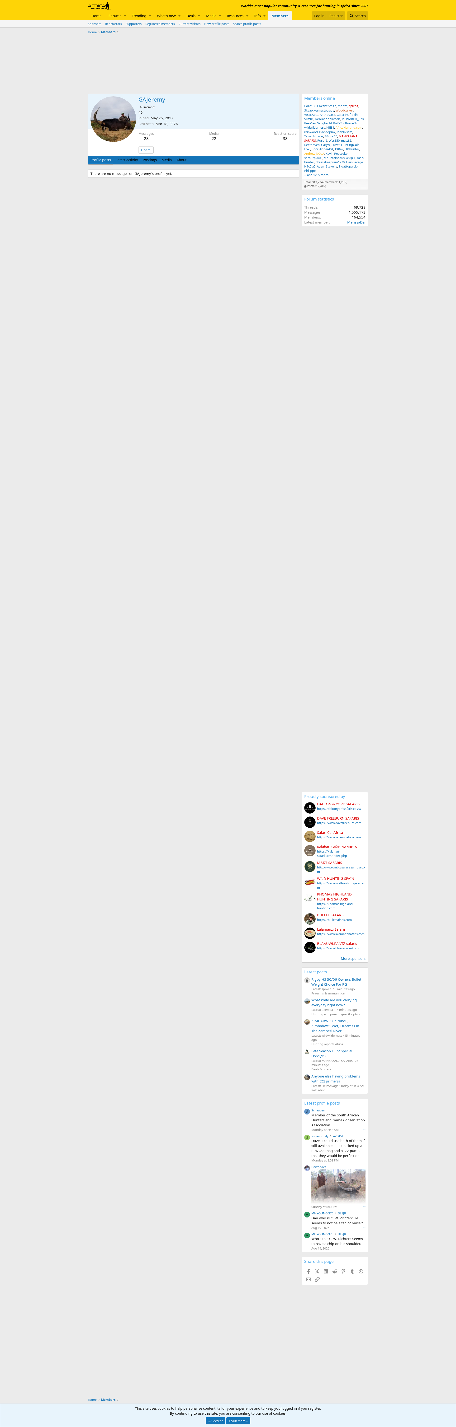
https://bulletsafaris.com (334, 920)
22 (214, 138)
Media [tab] (167, 159)
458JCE (351, 158)
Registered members (160, 24)
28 (146, 138)
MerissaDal (356, 222)
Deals (190, 15)
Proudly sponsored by (324, 796)
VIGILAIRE (311, 114)
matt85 (346, 140)
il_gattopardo (348, 166)
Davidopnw (327, 132)
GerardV (342, 114)
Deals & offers (321, 1069)
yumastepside (324, 110)
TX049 (339, 149)
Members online (319, 98)
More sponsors (353, 958)
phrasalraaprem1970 (330, 162)
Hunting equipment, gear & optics (335, 1014)
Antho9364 (327, 114)
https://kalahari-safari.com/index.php (332, 853)
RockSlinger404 (322, 149)
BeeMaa (310, 123)
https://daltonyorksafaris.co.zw (339, 809)
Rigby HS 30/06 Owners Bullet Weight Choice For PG (336, 982)
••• (364, 1129)
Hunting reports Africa (327, 1044)
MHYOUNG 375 (322, 1213)
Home (96, 15)
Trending (139, 15)
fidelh (354, 114)
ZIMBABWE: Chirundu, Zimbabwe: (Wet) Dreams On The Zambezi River (335, 1025)
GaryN (325, 145)
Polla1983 (311, 106)
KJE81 (330, 127)
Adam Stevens (327, 166)
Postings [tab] (150, 159)
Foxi (307, 149)
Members (279, 15)
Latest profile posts (322, 1103)
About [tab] (181, 159)
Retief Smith (327, 106)
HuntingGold (350, 145)
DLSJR (342, 1213)
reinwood (311, 132)
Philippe (310, 170)
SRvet (336, 145)
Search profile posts (247, 24)
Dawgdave (318, 1167)
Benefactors (113, 24)
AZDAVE (338, 1136)
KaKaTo (338, 123)
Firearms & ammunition (328, 993)
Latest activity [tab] (127, 159)
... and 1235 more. (316, 175)
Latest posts (315, 972)
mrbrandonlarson (327, 119)
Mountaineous (334, 158)
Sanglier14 (324, 123)
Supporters (134, 24)
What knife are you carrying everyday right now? (334, 1002)
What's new (166, 15)
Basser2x (351, 123)
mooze (342, 106)
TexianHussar (313, 136)
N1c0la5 (309, 166)
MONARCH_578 (353, 119)
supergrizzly (319, 1136)
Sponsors (94, 24)
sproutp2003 (313, 158)
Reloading (318, 1090)
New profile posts (216, 24)
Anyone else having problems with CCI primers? (335, 1078)
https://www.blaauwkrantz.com (339, 948)
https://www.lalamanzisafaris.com (341, 934)
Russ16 (322, 140)
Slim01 (309, 119)
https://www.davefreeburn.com (339, 823)
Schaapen (318, 1110)
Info (257, 15)
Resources (235, 15)
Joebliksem (344, 132)
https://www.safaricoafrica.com (339, 837)
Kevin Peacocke (336, 153)
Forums (115, 15)
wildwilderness (314, 127)
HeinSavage (354, 162)
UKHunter (352, 149)
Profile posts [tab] (100, 159)
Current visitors (189, 24)
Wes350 (334, 140)
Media (211, 15)
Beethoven (312, 145)
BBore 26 (331, 136)
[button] (125, 15)
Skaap (308, 110)
